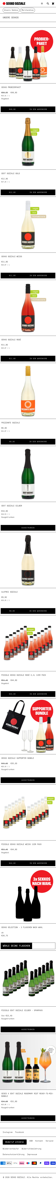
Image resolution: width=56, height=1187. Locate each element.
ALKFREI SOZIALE (9, 592)
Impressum (32, 1154)
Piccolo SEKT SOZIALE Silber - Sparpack (22, 1010)
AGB (31, 1141)
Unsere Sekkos (11, 10)
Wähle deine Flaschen (16, 946)
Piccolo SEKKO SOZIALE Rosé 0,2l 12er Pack (23, 675)
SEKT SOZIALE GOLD (10, 173)
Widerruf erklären (14, 1142)
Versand (49, 1141)
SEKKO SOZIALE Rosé (11, 340)
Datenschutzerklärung (13, 1154)
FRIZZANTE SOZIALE (10, 423)
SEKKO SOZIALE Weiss (11, 257)
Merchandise (28, 10)
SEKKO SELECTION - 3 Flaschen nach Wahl (22, 927)
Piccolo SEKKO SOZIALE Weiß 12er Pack (21, 844)
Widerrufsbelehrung (31, 1149)
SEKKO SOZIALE (18, 1177)
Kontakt (39, 1141)
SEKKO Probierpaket (11, 87)
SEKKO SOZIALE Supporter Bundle (17, 758)
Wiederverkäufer (11, 1149)
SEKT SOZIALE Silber (11, 506)
